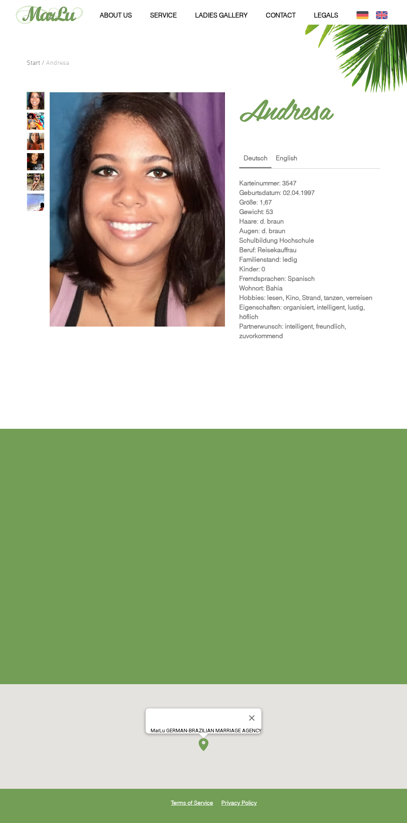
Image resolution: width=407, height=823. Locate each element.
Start (33, 63)
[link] (255, 158)
